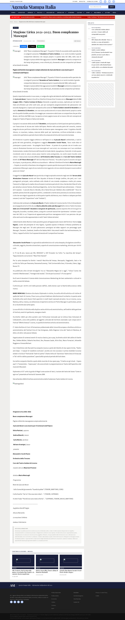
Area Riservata (77, 599)
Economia (71, 12)
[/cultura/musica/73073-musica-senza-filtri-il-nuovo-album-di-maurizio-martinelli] (47, 561)
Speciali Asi (60, 12)
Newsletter (82, 1)
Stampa (78, 41)
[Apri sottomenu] (34, 12)
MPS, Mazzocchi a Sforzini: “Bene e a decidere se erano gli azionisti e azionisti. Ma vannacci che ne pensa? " (102, 42)
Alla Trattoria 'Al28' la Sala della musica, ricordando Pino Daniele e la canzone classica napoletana (23, 572)
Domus (13, 12)
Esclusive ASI (50, 12)
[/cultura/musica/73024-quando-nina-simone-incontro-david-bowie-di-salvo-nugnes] (71, 561)
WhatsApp (40, 46)
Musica (16, 22)
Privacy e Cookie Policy (101, 592)
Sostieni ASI (76, 602)
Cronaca (30, 12)
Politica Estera (55, 596)
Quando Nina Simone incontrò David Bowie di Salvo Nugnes (70, 571)
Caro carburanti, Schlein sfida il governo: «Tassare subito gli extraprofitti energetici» (100, 32)
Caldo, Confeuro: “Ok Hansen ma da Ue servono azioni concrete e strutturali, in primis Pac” (102, 75)
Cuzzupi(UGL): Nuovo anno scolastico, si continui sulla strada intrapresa (55, 17)
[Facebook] (109, 1)
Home (11, 22)
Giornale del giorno (92, 1)
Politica (39, 12)
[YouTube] (100, 1)
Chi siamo (75, 1)
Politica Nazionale (56, 592)
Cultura (79, 12)
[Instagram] (113, 1)
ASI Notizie (21, 12)
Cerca (112, 7)
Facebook (23, 46)
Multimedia (97, 12)
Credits (97, 596)
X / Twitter (32, 46)
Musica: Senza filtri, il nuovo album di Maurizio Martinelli (47, 571)
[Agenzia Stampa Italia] (33, 7)
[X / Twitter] (105, 1)
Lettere (107, 12)
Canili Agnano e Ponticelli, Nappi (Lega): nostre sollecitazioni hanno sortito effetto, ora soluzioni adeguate (102, 65)
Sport (88, 12)
